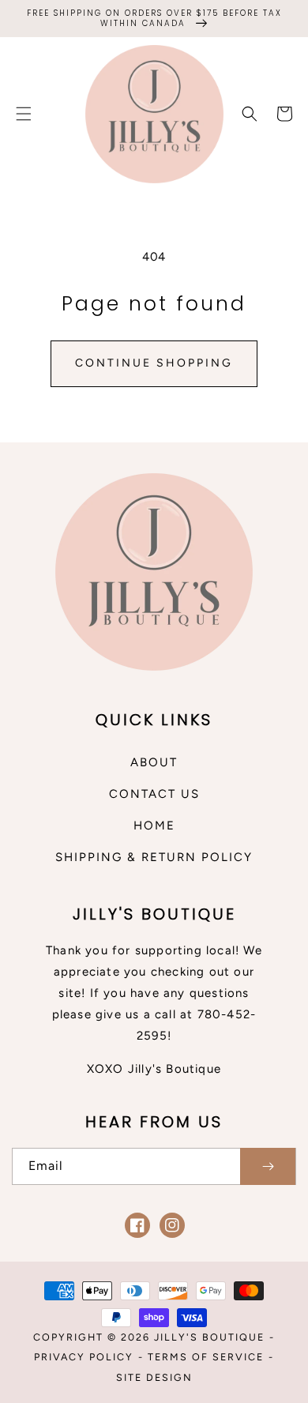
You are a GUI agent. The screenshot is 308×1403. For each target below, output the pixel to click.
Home (154, 825)
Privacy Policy (83, 1357)
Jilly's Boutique (209, 1337)
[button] (23, 113)
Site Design (154, 1377)
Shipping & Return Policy (154, 857)
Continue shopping (154, 363)
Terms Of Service (206, 1357)
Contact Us (154, 794)
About (154, 762)
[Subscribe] (267, 1166)
